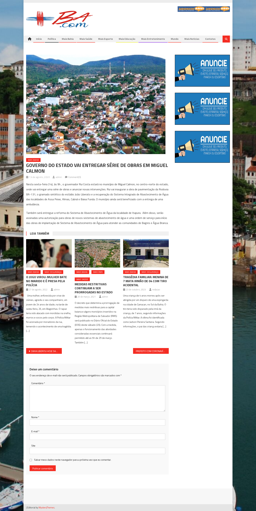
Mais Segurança (53, 272)
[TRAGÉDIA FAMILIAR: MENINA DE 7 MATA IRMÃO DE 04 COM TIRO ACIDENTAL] (146, 253)
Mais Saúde (86, 39)
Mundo (175, 39)
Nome (35, 417)
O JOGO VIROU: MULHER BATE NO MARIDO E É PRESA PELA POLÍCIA (46, 281)
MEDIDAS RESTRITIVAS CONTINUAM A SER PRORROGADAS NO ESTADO (94, 288)
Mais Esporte (105, 39)
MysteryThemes (47, 507)
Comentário (38, 383)
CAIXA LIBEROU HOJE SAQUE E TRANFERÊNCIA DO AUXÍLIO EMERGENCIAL (46, 351)
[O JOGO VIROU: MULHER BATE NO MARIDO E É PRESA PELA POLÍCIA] (49, 253)
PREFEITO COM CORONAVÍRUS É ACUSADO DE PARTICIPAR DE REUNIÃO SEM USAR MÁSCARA (152, 351)
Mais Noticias (191, 39)
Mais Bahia (68, 39)
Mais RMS (98, 272)
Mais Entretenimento (153, 39)
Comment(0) (74, 177)
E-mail (35, 431)
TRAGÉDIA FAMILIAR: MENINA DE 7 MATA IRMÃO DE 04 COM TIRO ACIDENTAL (145, 281)
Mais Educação (127, 39)
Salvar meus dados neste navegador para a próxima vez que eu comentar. (72, 460)
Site (33, 445)
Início (39, 39)
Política (52, 39)
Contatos (210, 39)
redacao (156, 289)
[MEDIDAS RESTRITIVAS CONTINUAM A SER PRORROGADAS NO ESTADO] (97, 253)
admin (59, 177)
